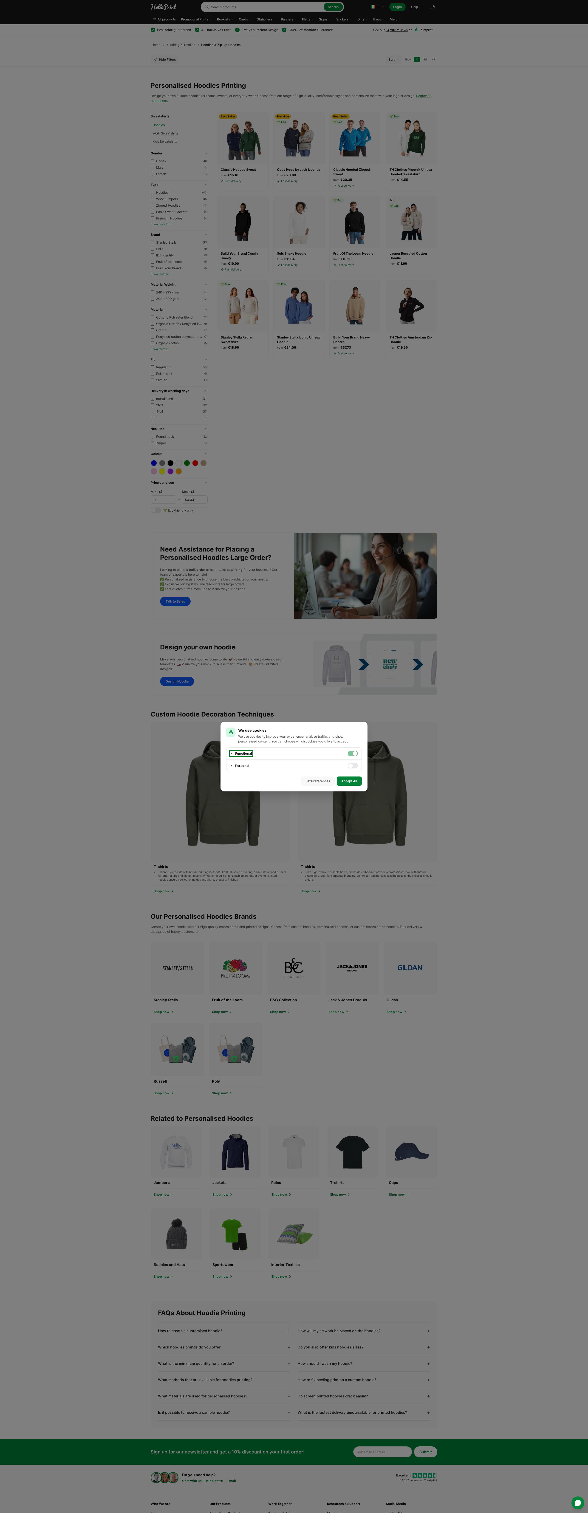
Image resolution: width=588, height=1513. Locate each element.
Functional (243, 753)
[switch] (353, 753)
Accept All (349, 781)
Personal (242, 766)
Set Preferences (317, 781)
